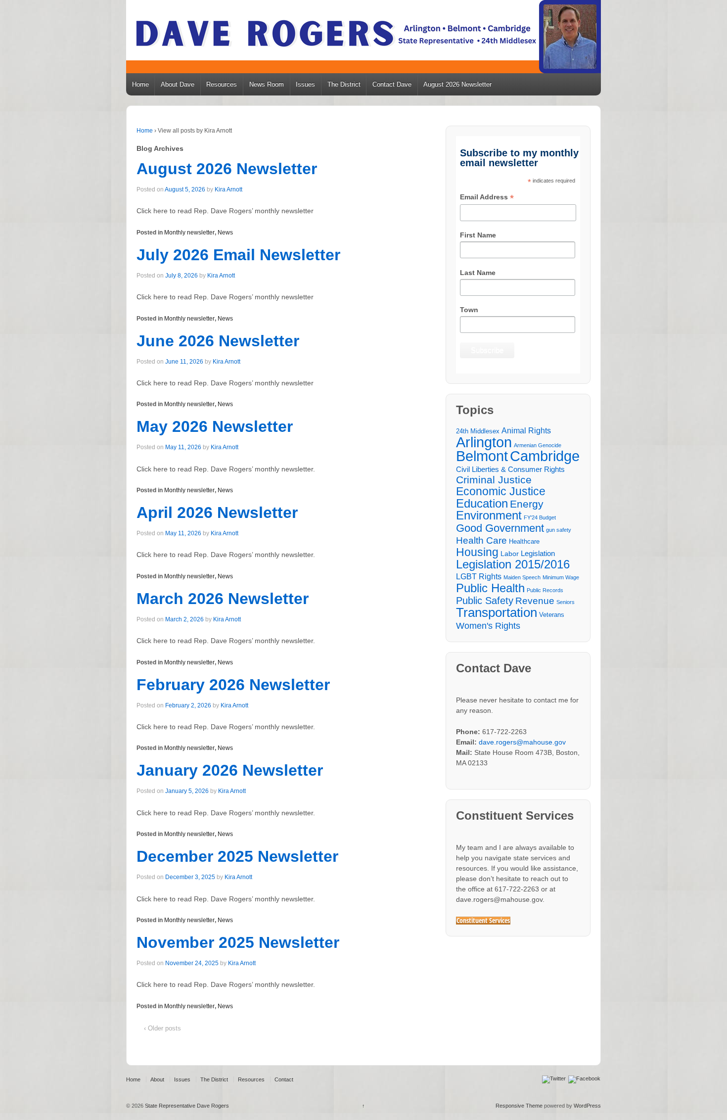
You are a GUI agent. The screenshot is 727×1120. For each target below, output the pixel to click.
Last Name (478, 273)
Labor (509, 554)
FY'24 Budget (540, 517)
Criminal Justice (494, 480)
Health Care (481, 540)
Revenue (534, 601)
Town (469, 310)
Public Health (490, 588)
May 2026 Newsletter (214, 426)
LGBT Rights (478, 576)
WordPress (587, 1106)
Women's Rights (488, 625)
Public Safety (484, 601)
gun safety (558, 530)
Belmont (482, 456)
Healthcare (524, 541)
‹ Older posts (162, 1028)
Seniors (565, 602)
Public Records (545, 590)
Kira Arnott (228, 189)
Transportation (496, 612)
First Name (478, 235)
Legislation (538, 553)
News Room (266, 84)
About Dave (177, 84)
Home (140, 84)
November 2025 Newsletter (237, 942)
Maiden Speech (522, 577)
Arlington (484, 442)
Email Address (487, 197)
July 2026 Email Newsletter (238, 255)
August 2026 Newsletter (457, 84)
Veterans (551, 614)
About (157, 1079)
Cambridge (545, 456)
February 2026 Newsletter (233, 685)
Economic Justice (500, 491)
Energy (527, 504)
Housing (477, 552)
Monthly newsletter (189, 232)
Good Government (500, 528)
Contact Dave (391, 84)
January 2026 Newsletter (229, 770)
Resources (221, 84)
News (225, 232)
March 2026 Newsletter (222, 598)
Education (482, 503)
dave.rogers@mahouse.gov (522, 742)
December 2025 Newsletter (237, 856)
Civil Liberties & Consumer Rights (510, 469)
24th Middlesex (478, 431)
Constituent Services (483, 921)
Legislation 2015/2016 (513, 564)
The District (344, 84)
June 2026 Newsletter (217, 341)
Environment (489, 516)
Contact (283, 1079)
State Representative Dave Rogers (186, 1106)
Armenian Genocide (537, 445)
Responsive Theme (519, 1106)
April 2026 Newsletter (217, 512)
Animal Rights (526, 430)
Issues (305, 84)
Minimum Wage (561, 577)
